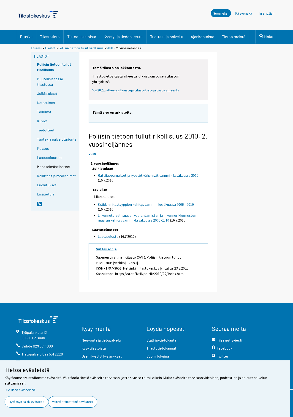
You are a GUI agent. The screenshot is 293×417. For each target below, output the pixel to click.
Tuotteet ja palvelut (166, 36)
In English (266, 13)
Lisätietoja (45, 194)
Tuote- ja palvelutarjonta (56, 139)
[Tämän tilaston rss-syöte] (57, 206)
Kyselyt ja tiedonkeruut (123, 36)
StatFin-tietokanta (161, 340)
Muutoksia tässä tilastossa (50, 81)
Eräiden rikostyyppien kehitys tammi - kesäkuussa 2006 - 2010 (146, 204)
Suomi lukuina (157, 356)
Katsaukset (46, 102)
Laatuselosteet (49, 157)
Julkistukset (47, 93)
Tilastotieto (50, 36)
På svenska (243, 13)
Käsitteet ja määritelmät (56, 176)
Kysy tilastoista (93, 348)
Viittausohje (106, 249)
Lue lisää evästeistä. (20, 390)
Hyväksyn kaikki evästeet (26, 402)
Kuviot (42, 121)
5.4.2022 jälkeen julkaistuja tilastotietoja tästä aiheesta (135, 90)
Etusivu (26, 36)
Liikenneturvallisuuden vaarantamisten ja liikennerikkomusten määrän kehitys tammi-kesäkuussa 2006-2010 (147, 217)
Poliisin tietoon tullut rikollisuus (80, 48)
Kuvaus (43, 148)
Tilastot (50, 48)
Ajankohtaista (202, 36)
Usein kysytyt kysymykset (101, 356)
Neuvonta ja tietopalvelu (101, 340)
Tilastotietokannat (161, 348)
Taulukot (44, 112)
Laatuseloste (108, 236)
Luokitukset (47, 185)
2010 (109, 48)
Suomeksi (220, 13)
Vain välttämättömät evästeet (72, 402)
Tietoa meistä (233, 36)
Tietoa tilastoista (81, 36)
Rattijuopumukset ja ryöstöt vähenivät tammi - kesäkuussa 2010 (148, 175)
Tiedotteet (45, 130)
